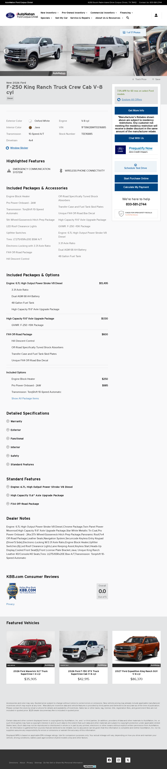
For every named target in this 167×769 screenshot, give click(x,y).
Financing (125, 12)
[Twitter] (128, 761)
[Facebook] (110, 761)
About (22, 763)
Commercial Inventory (103, 12)
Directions (13, 763)
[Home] (10, 15)
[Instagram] (119, 761)
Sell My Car (61, 18)
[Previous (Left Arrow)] (6, 51)
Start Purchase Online (136, 178)
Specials (45, 18)
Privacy (10, 604)
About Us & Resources (108, 18)
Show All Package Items (25, 398)
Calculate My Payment (136, 187)
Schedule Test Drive (135, 168)
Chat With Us (136, 138)
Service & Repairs (80, 18)
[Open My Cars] (155, 15)
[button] (57, 98)
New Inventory (48, 12)
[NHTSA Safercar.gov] (136, 213)
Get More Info (136, 110)
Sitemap (38, 763)
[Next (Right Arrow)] (160, 51)
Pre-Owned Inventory (73, 12)
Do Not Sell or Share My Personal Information (63, 763)
